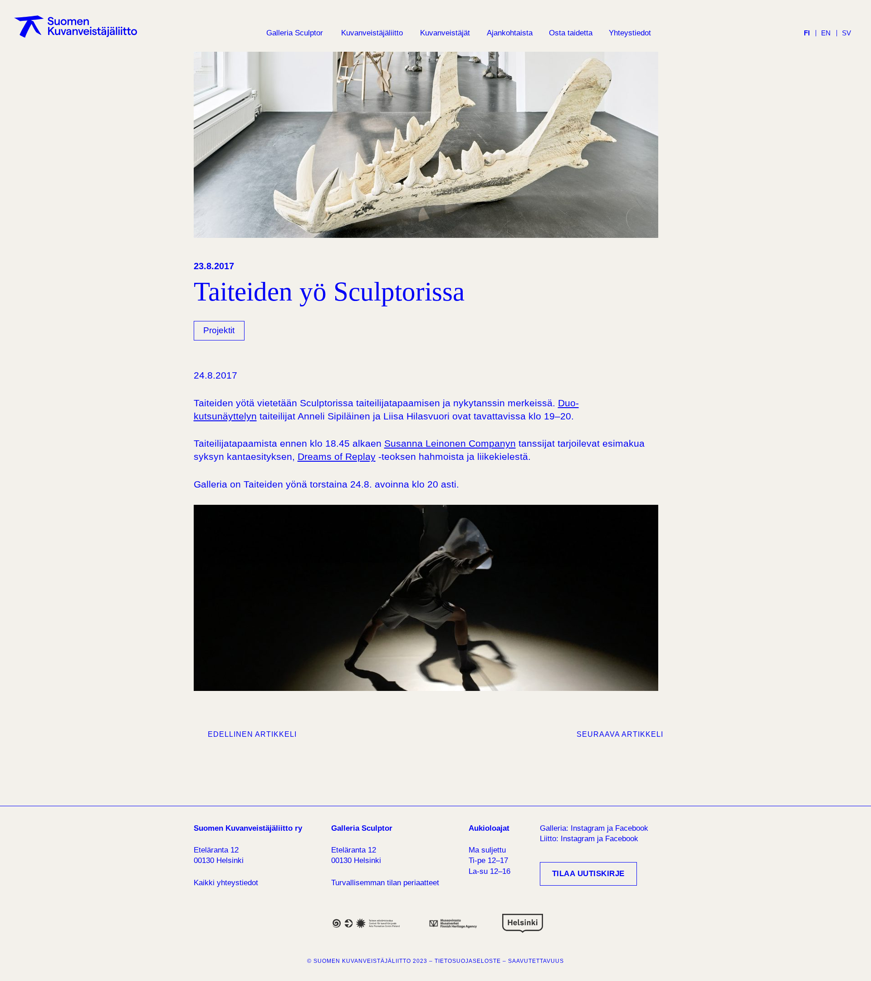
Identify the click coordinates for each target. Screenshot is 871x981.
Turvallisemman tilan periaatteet (385, 882)
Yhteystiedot (630, 33)
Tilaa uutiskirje (588, 873)
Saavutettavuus (536, 961)
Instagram (588, 828)
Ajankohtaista (510, 33)
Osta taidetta (570, 33)
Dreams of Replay (337, 456)
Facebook (631, 828)
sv (846, 33)
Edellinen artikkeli (252, 734)
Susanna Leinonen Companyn (450, 443)
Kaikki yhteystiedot (226, 882)
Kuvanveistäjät (445, 33)
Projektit (219, 330)
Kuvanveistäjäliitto (372, 33)
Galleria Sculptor (294, 33)
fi (807, 33)
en (826, 33)
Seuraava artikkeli (620, 734)
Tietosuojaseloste (468, 961)
